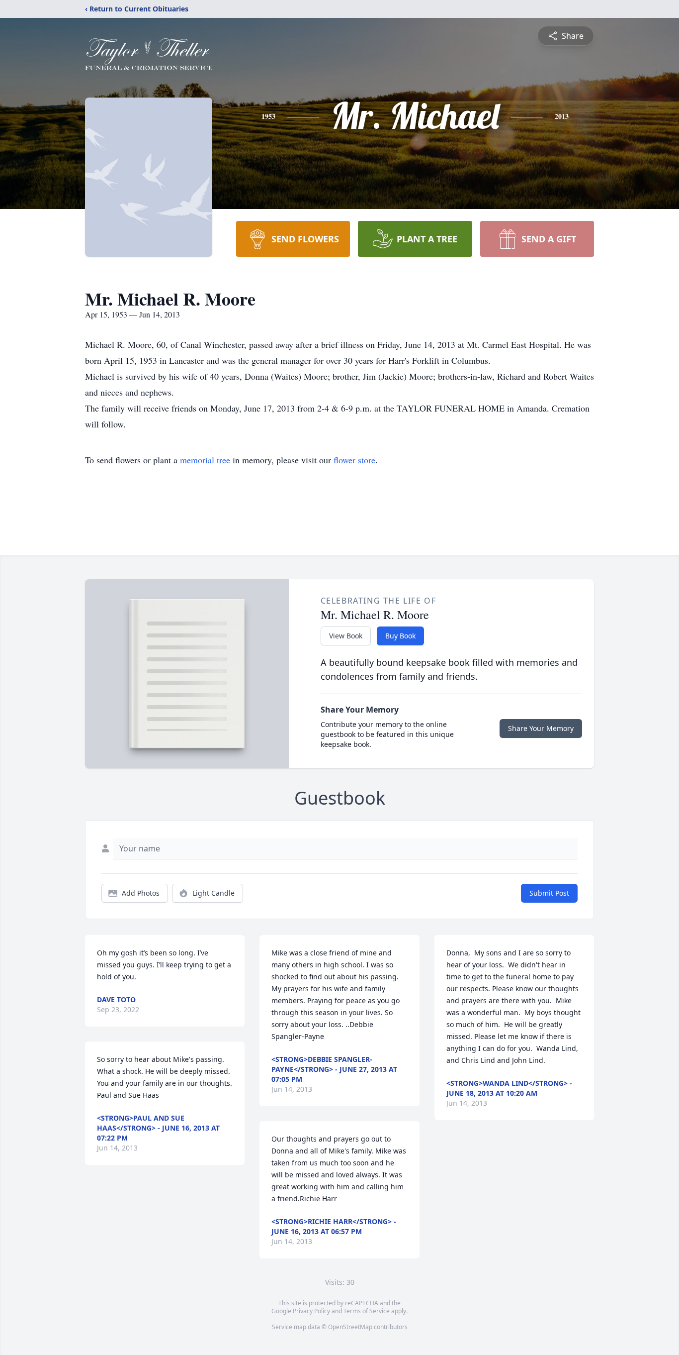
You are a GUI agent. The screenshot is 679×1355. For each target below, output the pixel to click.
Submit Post (549, 893)
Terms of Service (366, 1311)
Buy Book (400, 635)
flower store (354, 460)
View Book (345, 635)
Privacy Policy (311, 1311)
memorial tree (205, 460)
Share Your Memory (541, 728)
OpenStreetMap (350, 1327)
